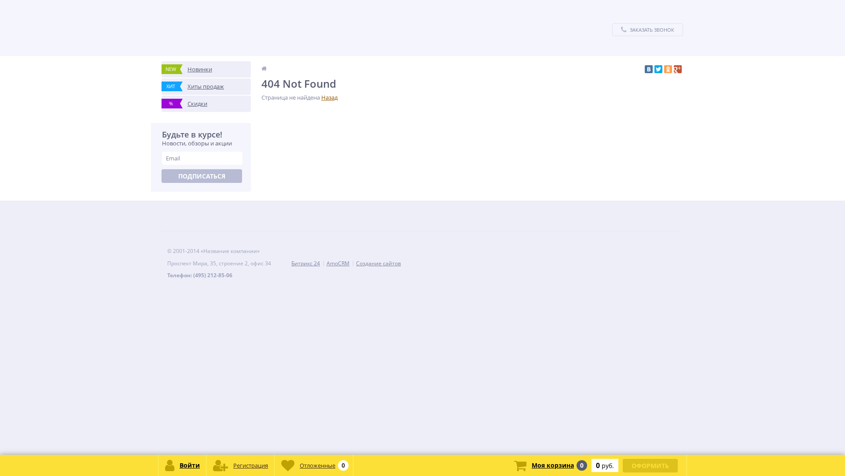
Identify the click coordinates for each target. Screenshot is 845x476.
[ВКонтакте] (649, 69)
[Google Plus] (678, 69)
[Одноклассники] (668, 69)
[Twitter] (658, 69)
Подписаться (201, 176)
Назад (329, 97)
